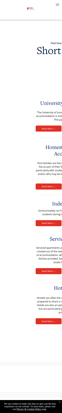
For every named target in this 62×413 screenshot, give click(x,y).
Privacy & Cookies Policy (29, 409)
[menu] (57, 5)
